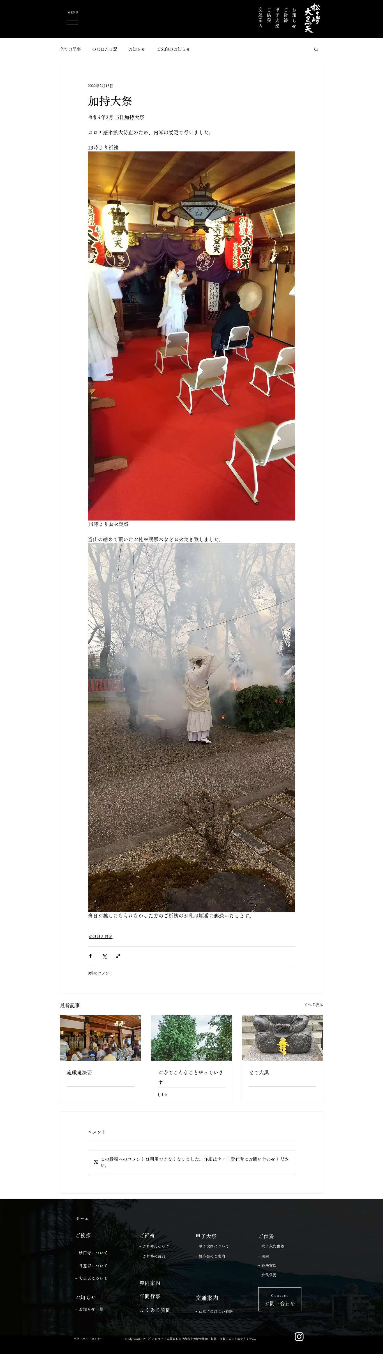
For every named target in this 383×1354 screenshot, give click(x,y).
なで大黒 (259, 1072)
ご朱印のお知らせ (173, 49)
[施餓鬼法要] (100, 1038)
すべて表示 (313, 1005)
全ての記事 (70, 49)
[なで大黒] (282, 1038)
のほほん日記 (104, 49)
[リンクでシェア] (118, 956)
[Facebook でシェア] (90, 956)
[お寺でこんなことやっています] (191, 1038)
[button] (72, 20)
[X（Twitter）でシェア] (104, 956)
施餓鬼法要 (79, 1072)
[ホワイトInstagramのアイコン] (299, 1337)
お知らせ (136, 49)
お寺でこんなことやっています (190, 1077)
